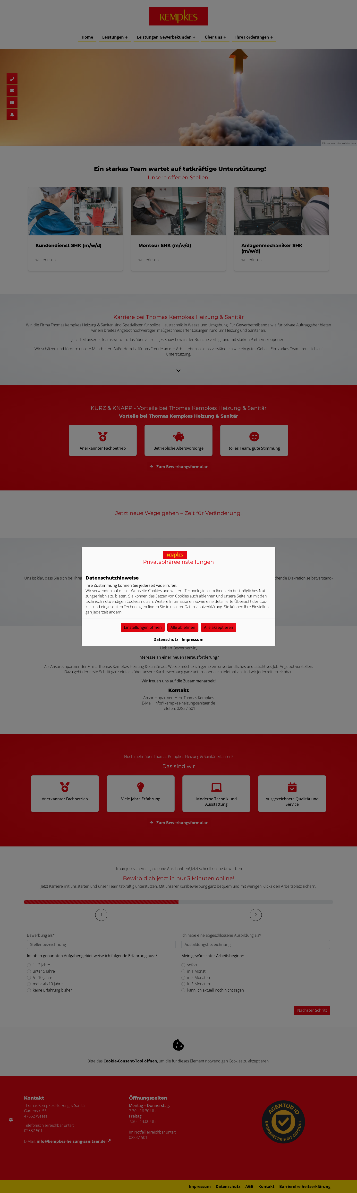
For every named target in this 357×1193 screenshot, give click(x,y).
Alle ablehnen (182, 627)
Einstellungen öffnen (143, 627)
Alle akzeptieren (218, 627)
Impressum (193, 639)
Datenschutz (165, 639)
